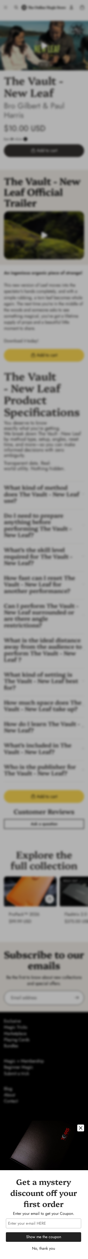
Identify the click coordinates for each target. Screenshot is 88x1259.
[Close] (80, 1128)
